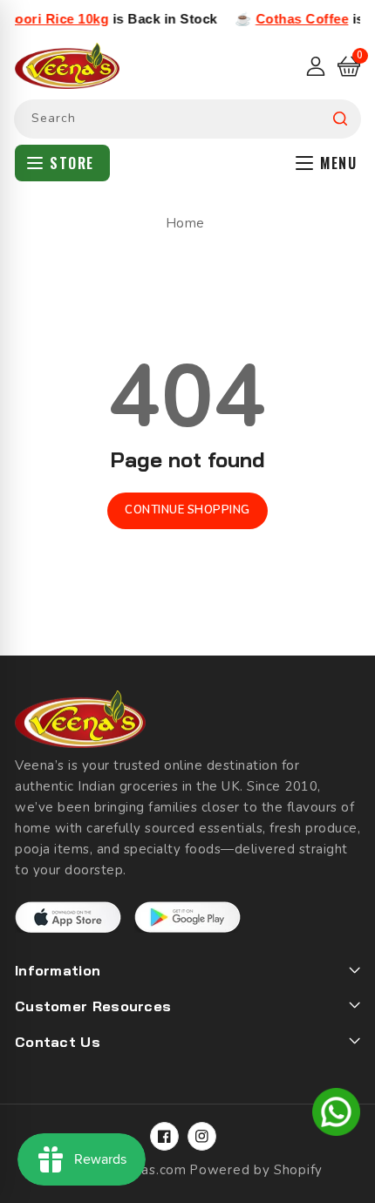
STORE (72, 163)
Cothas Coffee (293, 18)
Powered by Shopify (256, 1170)
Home (185, 223)
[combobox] (187, 119)
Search (340, 119)
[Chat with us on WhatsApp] (336, 1115)
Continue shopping (187, 510)
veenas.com (148, 1170)
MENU (338, 163)
